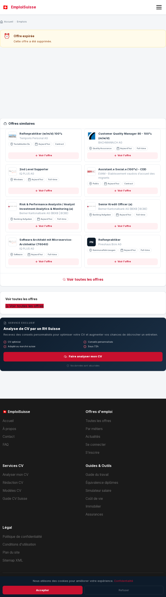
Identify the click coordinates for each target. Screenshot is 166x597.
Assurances (94, 514)
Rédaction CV (13, 483)
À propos (9, 429)
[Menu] (159, 7)
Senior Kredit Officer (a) (115, 204)
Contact (8, 437)
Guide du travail (97, 475)
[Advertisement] (83, 83)
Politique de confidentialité (22, 537)
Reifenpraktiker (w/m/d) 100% (40, 133)
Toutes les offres (98, 421)
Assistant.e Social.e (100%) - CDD (122, 169)
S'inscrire (92, 453)
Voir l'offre (45, 155)
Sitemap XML (13, 560)
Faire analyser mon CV (85, 356)
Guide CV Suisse (15, 499)
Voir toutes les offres (85, 279)
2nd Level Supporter (33, 169)
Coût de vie (94, 499)
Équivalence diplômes (102, 483)
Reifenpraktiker (109, 239)
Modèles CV (12, 491)
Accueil (8, 21)
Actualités (93, 437)
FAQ (6, 445)
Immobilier (93, 506)
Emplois (22, 21)
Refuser (124, 590)
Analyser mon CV (15, 475)
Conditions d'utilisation (19, 544)
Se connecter (96, 445)
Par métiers (94, 429)
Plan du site (11, 552)
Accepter (42, 590)
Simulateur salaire (98, 491)
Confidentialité (123, 581)
